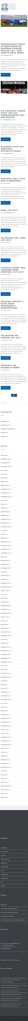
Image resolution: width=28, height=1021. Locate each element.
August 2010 (4, 789)
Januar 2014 (4, 714)
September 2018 (5, 635)
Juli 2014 (3, 703)
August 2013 (4, 729)
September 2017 (5, 650)
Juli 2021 (3, 571)
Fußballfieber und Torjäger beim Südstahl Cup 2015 (13, 269)
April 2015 (4, 688)
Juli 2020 (3, 594)
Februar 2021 (5, 575)
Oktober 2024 (5, 493)
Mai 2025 (3, 474)
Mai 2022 (3, 556)
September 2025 (5, 466)
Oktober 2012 (5, 741)
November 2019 (5, 605)
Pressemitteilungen (7, 428)
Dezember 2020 (5, 583)
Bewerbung (4, 878)
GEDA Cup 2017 (9, 210)
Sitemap (3, 885)
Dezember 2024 (5, 489)
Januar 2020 (4, 602)
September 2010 (5, 786)
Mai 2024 (3, 504)
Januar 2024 (4, 515)
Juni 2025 (3, 470)
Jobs (2, 870)
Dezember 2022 (5, 541)
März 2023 (4, 538)
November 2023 (5, 519)
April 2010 (4, 793)
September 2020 (5, 587)
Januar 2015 (4, 692)
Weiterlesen (5, 74)
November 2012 (5, 737)
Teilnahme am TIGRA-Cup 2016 (14, 239)
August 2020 (5, 590)
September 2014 (5, 699)
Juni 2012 (3, 752)
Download (4, 863)
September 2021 (5, 568)
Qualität (3, 432)
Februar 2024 (5, 511)
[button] (24, 7)
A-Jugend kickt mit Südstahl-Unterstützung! (12, 148)
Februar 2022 (5, 560)
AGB (2, 882)
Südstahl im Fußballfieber (10, 366)
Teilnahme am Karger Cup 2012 (11, 336)
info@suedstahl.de (6, 948)
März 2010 (4, 797)
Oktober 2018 (5, 632)
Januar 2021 (4, 579)
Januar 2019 (4, 628)
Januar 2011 (4, 782)
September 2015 (5, 677)
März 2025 (4, 481)
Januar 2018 (4, 643)
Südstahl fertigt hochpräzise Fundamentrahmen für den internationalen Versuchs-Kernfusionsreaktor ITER (14, 992)
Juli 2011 (3, 771)
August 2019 (4, 617)
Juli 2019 (3, 620)
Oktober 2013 (5, 722)
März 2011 (4, 778)
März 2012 (4, 756)
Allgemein (4, 421)
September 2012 (5, 744)
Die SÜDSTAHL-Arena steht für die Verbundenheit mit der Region (13, 114)
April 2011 (4, 774)
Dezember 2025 (5, 459)
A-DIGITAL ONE (16, 1019)
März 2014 (4, 710)
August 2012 (4, 748)
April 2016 (4, 669)
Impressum (4, 848)
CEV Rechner (4, 867)
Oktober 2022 (5, 549)
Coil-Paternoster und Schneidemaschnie (13, 920)
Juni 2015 (3, 680)
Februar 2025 (5, 485)
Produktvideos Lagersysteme (9, 912)
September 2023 (5, 526)
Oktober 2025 (5, 462)
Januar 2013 (4, 733)
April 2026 (4, 455)
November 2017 (5, 647)
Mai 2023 (3, 534)
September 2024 (5, 496)
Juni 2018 (3, 639)
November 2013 (5, 718)
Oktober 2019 (5, 609)
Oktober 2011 (5, 763)
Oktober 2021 (5, 564)
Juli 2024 (3, 500)
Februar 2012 (5, 759)
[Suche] (26, 403)
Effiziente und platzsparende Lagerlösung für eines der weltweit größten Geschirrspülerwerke (13, 979)
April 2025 (4, 478)
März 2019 (4, 624)
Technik (3, 436)
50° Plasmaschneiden (7, 916)
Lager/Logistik (5, 859)
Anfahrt (3, 855)
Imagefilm (4, 905)
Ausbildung (4, 425)
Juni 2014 (3, 707)
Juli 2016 (3, 665)
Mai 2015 (3, 684)
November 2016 (5, 658)
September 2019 (5, 613)
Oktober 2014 (5, 695)
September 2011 (5, 767)
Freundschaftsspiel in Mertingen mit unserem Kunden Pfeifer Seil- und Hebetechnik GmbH (13, 48)
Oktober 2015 (5, 673)
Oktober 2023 (5, 523)
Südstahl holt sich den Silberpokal (13, 179)
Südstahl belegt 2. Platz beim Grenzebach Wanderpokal (12, 304)
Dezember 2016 (5, 654)
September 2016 (5, 662)
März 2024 (4, 508)
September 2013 (5, 726)
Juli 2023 (3, 530)
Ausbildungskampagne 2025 (9, 908)
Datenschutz (4, 851)
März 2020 (4, 598)
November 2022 (5, 545)
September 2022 (5, 553)
